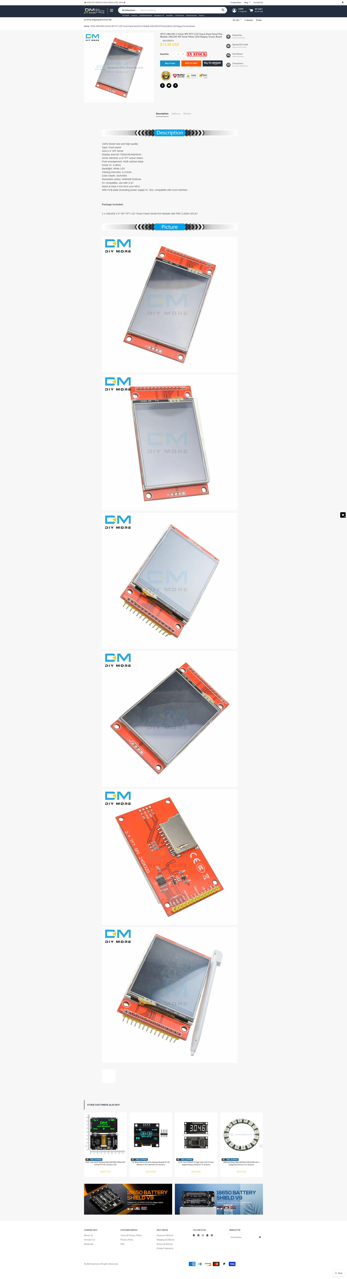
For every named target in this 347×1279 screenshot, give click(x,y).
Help (259, 20)
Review (187, 113)
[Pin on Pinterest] (175, 85)
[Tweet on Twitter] (169, 85)
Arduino (134, 15)
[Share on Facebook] (162, 85)
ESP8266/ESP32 (145, 15)
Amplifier (169, 15)
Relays (201, 15)
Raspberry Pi (159, 15)
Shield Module (191, 15)
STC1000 (125, 15)
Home (86, 26)
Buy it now (170, 63)
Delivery (176, 113)
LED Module (179, 15)
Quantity (164, 54)
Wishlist (249, 20)
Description (162, 113)
